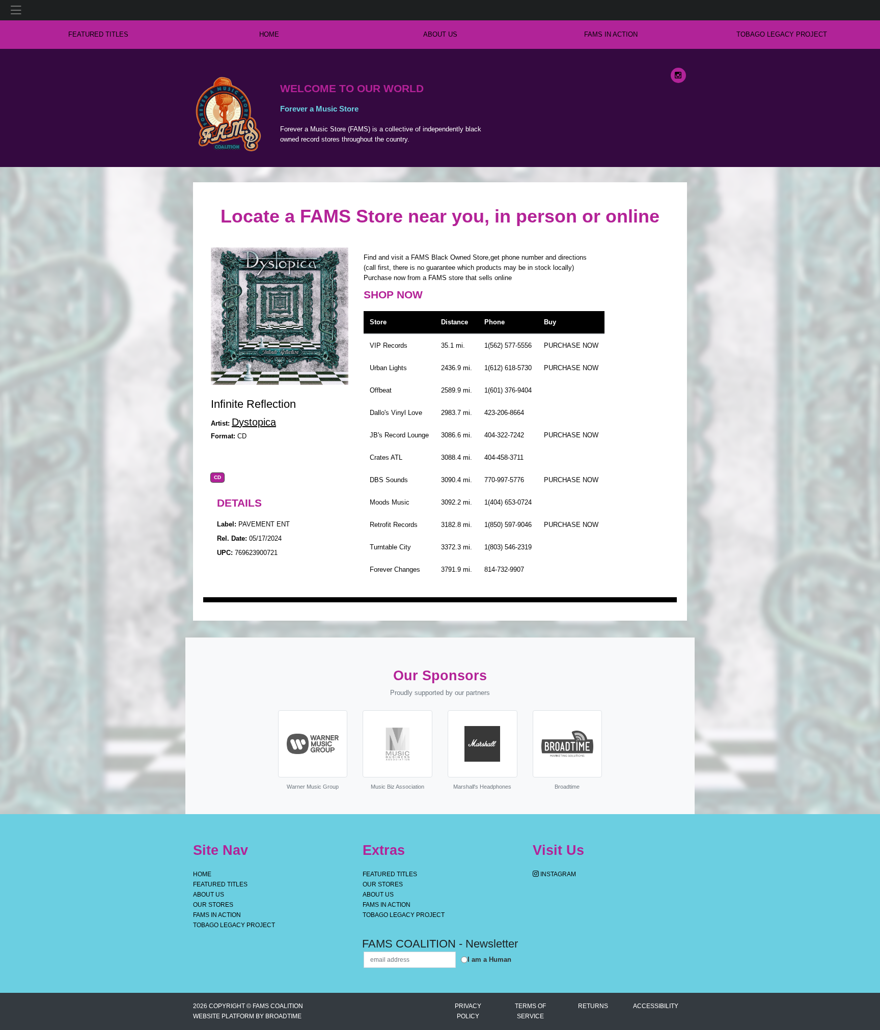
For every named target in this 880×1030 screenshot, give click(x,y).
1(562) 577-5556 (508, 345)
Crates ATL (386, 457)
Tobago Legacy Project (781, 34)
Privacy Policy (468, 1011)
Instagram (557, 874)
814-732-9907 (504, 569)
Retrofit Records (394, 524)
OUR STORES (213, 904)
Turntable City (390, 547)
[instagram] (678, 75)
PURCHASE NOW (571, 345)
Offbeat (381, 390)
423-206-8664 (504, 412)
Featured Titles (98, 34)
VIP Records (388, 345)
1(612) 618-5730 (508, 368)
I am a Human (489, 959)
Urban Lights (388, 368)
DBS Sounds (389, 480)
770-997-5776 (504, 480)
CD (217, 477)
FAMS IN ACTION (611, 34)
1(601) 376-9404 (508, 390)
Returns (593, 1006)
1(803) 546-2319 (508, 547)
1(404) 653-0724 (508, 502)
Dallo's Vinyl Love (396, 412)
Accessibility (655, 1006)
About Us (440, 34)
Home (202, 874)
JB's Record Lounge (399, 435)
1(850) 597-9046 (508, 524)
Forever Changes (395, 569)
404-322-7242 (504, 435)
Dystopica (254, 422)
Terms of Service (530, 1011)
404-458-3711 (504, 457)
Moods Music (389, 502)
